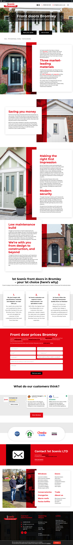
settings (49, 543)
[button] (68, 401)
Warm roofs (43, 498)
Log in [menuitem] (4, 1)
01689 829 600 (47, 5)
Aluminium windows (43, 480)
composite (56, 74)
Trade (57, 492)
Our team (57, 501)
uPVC (43, 74)
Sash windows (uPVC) (43, 485)
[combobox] (38, 353)
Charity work (58, 503)
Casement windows (42, 477)
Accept (57, 542)
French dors (57, 485)
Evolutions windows (43, 483)
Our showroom (58, 500)
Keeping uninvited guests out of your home (36, 19)
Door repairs (58, 486)
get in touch (49, 338)
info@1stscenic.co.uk (59, 5)
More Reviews (36, 415)
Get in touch (45, 32)
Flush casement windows (44, 478)
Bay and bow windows (43, 481)
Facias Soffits (44, 502)
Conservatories (45, 492)
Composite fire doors (60, 481)
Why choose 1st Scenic (60, 498)
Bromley (45, 51)
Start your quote (28, 32)
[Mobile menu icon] (68, 5)
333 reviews (12, 401)
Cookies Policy (59, 527)
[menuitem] (1, 1)
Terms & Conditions (61, 521)
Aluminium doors (59, 477)
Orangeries (43, 495)
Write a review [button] (14, 404)
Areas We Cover (60, 520)
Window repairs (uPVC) (43, 488)
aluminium (48, 74)
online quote (46, 343)
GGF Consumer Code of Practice (62, 523)
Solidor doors (58, 480)
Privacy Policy (59, 526)
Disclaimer (58, 529)
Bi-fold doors (58, 483)
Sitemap (58, 530)
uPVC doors (57, 478)
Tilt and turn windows (43, 486)
